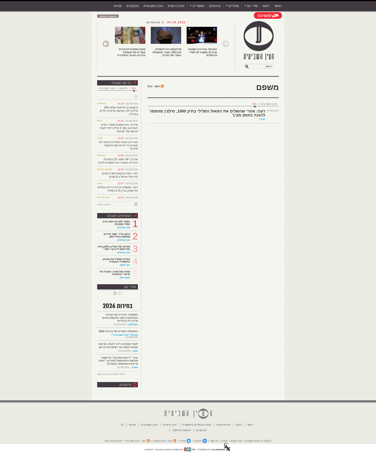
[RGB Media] (189, 449)
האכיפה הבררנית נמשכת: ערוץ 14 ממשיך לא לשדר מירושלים (202, 52)
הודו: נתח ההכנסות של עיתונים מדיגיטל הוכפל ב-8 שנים (120, 175)
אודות (118, 6)
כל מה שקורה (121, 83)
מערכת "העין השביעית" (125, 335)
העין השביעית (269, 103)
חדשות (123, 88)
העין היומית (176, 6)
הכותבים (133, 6)
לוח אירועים (223, 424)
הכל (254, 103)
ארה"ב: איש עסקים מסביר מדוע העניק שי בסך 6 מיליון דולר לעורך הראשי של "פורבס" (118, 128)
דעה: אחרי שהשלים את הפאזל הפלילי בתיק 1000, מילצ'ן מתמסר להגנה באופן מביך (207, 113)
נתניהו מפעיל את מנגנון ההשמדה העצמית (116, 260)
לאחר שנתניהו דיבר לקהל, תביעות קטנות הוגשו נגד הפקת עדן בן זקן (118, 346)
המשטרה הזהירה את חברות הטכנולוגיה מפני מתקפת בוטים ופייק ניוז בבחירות (120, 317)
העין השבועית (153, 6)
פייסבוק (125, 385)
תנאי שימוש (236, 441)
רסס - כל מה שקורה (163, 441)
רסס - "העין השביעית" (135, 441)
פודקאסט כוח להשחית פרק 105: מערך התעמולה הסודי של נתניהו (166, 52)
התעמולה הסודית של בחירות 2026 (118, 331)
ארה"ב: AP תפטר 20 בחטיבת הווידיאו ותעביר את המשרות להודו (118, 161)
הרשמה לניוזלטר (108, 16)
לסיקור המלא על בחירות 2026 (111, 374)
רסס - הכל (153, 86)
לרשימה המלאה (103, 204)
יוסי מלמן (125, 265)
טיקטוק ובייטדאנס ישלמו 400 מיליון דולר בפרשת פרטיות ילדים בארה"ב (119, 111)
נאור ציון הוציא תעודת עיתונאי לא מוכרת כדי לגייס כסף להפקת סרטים (118, 145)
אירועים (215, 6)
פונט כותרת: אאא (113, 441)
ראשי (278, 6)
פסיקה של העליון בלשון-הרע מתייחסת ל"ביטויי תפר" (114, 248)
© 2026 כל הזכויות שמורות (258, 441)
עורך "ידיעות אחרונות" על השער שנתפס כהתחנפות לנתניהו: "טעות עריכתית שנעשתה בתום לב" (118, 360)
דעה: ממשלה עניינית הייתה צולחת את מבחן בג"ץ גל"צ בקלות (118, 189)
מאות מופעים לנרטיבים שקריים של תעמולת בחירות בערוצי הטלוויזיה (131, 52)
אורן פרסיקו (123, 227)
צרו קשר (214, 441)
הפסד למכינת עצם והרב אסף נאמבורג (116, 223)
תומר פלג (125, 277)
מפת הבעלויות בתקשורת (196, 424)
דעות (266, 6)
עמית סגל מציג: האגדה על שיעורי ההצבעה (115, 273)
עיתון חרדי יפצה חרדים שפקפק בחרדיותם (117, 235)
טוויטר (183, 441)
